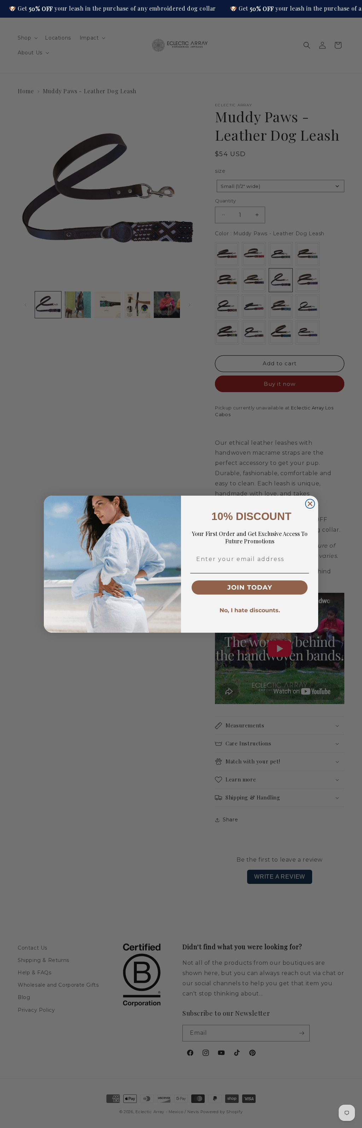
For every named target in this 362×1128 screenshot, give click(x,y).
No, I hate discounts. (250, 610)
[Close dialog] (310, 503)
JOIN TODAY (249, 587)
